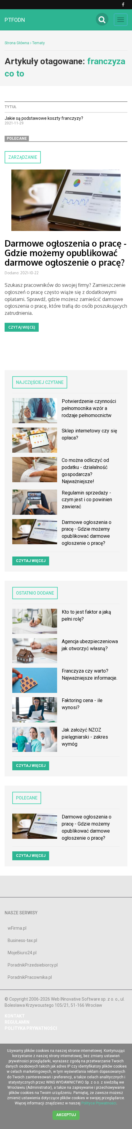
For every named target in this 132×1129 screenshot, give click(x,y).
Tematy (38, 43)
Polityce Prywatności (98, 1103)
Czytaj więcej (21, 327)
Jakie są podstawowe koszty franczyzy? (44, 118)
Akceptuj (66, 1115)
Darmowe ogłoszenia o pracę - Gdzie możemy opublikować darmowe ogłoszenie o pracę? (65, 253)
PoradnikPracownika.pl (30, 977)
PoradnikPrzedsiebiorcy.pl (33, 965)
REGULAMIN (17, 1022)
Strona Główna (17, 43)
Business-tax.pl (22, 940)
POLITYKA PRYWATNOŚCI (31, 1028)
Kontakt (15, 1016)
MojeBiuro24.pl (22, 952)
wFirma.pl (17, 928)
